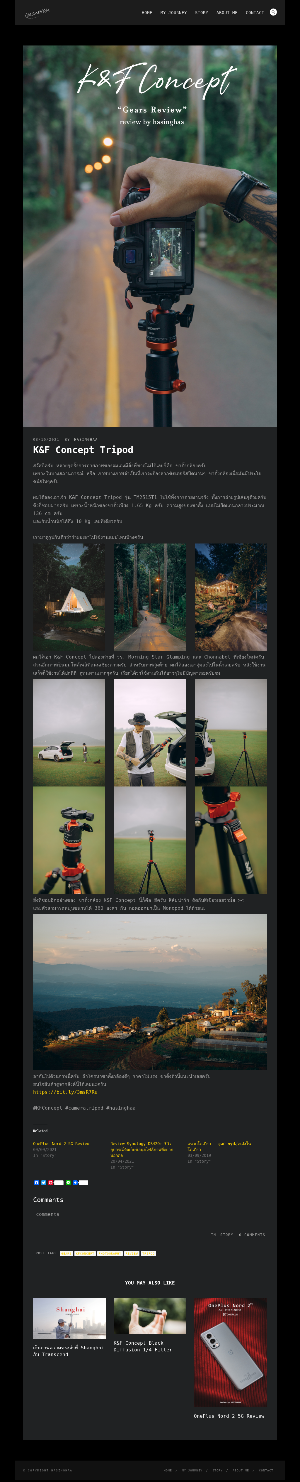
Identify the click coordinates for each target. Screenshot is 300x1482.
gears (66, 1253)
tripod (148, 1253)
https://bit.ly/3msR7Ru (65, 1092)
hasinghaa (86, 440)
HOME (147, 12)
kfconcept (85, 1253)
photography (110, 1253)
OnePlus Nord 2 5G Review (61, 1143)
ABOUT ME (227, 12)
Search (273, 12)
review (132, 1253)
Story (226, 1235)
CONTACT (255, 12)
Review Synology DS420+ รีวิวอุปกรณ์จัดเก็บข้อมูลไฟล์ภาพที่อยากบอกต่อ (141, 1149)
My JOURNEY (174, 12)
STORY (201, 12)
